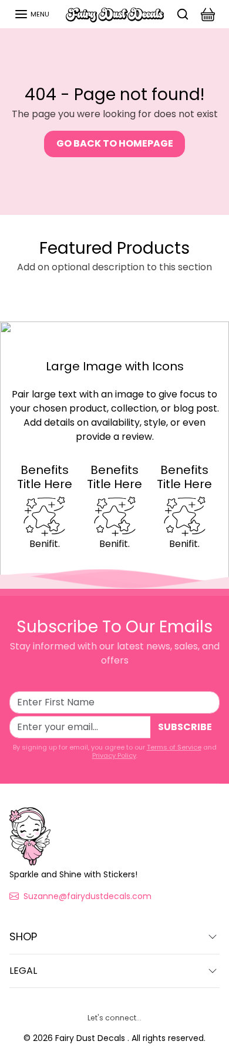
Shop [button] (23, 936)
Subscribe (185, 727)
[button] (31, 14)
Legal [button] (23, 970)
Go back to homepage (114, 143)
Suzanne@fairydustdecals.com (87, 896)
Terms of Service (174, 747)
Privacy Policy (114, 755)
